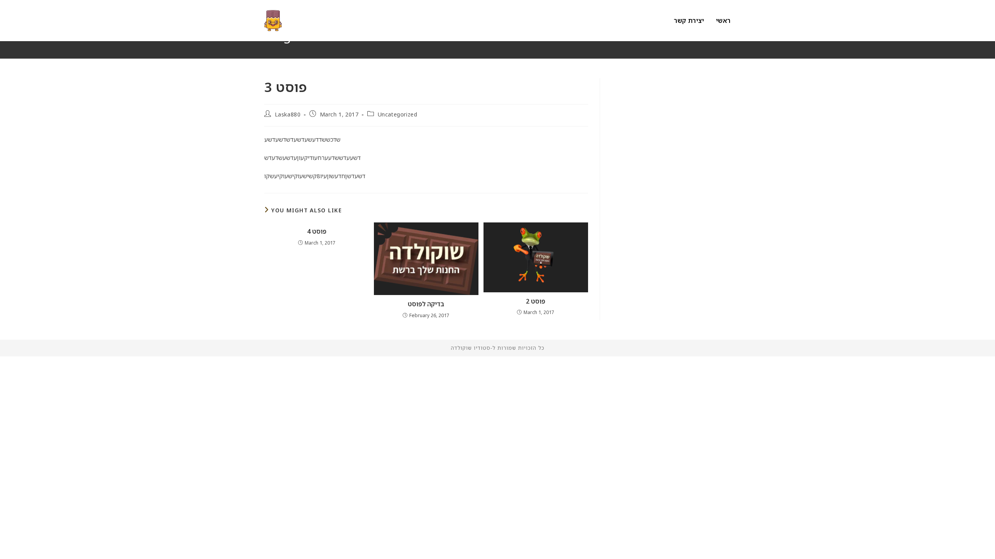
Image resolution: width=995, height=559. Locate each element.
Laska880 (288, 114)
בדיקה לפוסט (426, 304)
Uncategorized (397, 114)
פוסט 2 (535, 301)
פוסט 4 (316, 231)
